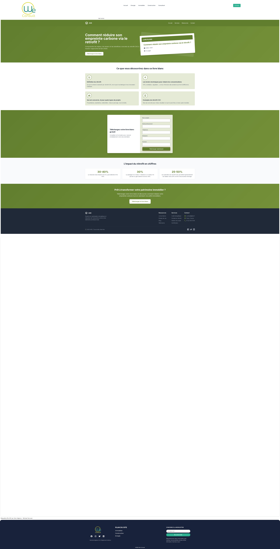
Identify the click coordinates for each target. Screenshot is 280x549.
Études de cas (162, 218)
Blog (160, 220)
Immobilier (141, 5)
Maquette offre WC (6, 518)
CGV (100, 540)
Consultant (161, 5)
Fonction (144, 141)
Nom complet (145, 117)
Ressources (185, 23)
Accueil (126, 5)
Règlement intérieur (106, 540)
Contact (193, 23)
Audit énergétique (176, 216)
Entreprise (145, 135)
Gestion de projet (176, 220)
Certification (175, 223)
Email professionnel (147, 123)
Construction (151, 5)
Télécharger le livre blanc (94, 53)
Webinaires (162, 223)
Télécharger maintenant (156, 149)
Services (177, 23)
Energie (133, 5)
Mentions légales (94, 540)
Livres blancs (162, 216)
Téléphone (145, 129)
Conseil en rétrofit (176, 218)
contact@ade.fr (190, 216)
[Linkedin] (103, 536)
